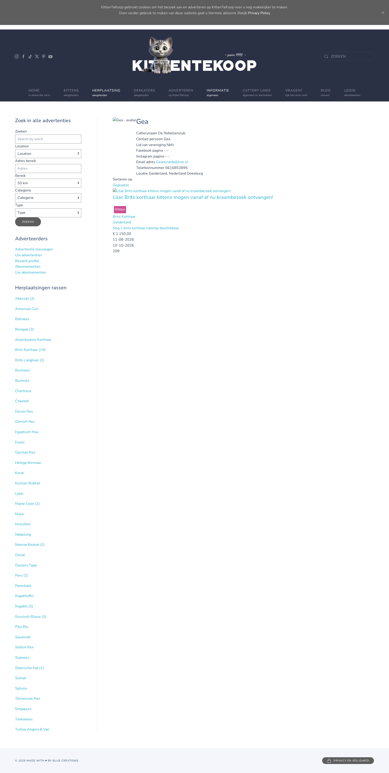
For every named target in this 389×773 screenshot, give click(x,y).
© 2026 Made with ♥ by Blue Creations (46, 760)
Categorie (23, 190)
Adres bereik (25, 160)
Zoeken (21, 131)
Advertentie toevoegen (34, 249)
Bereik (20, 175)
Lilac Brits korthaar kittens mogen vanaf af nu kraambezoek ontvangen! (193, 197)
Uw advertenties (28, 255)
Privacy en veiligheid (351, 760)
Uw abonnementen (30, 272)
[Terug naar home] (194, 56)
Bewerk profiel (27, 260)
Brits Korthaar (124, 216)
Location (22, 146)
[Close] (382, 12)
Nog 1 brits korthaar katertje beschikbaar (146, 228)
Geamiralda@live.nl (172, 162)
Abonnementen (28, 266)
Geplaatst (121, 185)
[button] (181, 92)
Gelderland (122, 222)
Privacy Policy (259, 13)
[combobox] (348, 56)
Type (19, 205)
